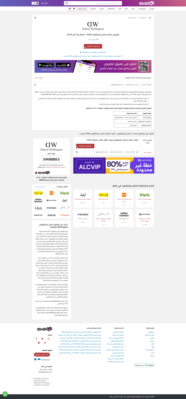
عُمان (152, 344)
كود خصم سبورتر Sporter (116, 361)
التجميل (101, 8)
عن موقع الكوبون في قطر (115, 344)
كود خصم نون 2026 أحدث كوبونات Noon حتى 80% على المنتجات (80, 338)
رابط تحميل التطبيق (42, 354)
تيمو (124, 205)
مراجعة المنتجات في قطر (116, 359)
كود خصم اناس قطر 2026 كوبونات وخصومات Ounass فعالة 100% (80, 350)
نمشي (124, 222)
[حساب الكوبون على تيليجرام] (38, 342)
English (45, 3)
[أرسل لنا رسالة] (5, 394)
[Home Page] (146, 3)
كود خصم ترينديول (118, 353)
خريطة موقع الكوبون (117, 341)
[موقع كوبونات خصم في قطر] (150, 18)
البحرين (152, 341)
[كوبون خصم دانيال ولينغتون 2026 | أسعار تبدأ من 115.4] (51, 156)
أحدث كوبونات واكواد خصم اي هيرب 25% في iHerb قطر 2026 (81, 332)
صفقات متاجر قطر (118, 335)
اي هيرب (144, 202)
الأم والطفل (111, 8)
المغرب (152, 356)
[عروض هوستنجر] (113, 165)
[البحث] (66, 3)
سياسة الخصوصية (118, 347)
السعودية (151, 332)
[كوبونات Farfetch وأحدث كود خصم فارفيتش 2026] (38, 215)
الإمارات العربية (149, 335)
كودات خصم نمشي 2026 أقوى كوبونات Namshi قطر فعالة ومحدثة (79, 347)
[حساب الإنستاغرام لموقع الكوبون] (48, 339)
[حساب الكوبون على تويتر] (42, 339)
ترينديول (83, 222)
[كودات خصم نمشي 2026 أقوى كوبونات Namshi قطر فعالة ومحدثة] (124, 214)
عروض (133, 8)
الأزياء (119, 8)
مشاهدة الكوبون (93, 46)
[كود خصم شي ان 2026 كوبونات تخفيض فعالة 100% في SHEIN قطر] (51, 215)
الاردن (152, 353)
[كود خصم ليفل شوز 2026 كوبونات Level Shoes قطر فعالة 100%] (83, 194)
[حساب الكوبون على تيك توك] (45, 342)
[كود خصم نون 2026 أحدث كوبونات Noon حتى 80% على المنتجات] (103, 194)
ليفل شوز (82, 202)
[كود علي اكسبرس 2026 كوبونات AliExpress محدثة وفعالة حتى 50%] (64, 215)
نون (103, 202)
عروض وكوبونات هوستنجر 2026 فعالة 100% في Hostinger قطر (80, 344)
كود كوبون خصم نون (117, 356)
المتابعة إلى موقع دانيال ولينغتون (93, 52)
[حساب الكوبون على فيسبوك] (36, 339)
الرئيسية (151, 8)
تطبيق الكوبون (81, 8)
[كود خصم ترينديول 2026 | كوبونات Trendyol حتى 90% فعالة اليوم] (83, 214)
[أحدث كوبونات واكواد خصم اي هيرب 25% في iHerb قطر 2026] (144, 194)
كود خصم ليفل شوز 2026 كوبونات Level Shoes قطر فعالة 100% (80, 341)
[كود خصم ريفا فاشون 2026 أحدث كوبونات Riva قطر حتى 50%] (38, 207)
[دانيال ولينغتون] (93, 26)
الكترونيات (93, 8)
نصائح (126, 8)
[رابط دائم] (137, 152)
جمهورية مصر (150, 350)
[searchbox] (95, 3)
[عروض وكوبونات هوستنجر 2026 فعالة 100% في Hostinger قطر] (144, 214)
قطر (153, 347)
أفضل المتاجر (62, 186)
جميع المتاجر (142, 8)
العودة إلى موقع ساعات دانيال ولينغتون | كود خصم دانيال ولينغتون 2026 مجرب (92, 56)
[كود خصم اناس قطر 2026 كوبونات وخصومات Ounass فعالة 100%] (103, 214)
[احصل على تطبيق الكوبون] (93, 66)
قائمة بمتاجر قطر (118, 332)
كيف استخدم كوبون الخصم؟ (115, 350)
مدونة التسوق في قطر (116, 338)
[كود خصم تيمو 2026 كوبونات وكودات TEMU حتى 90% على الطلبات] (124, 194)
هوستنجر (144, 224)
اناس (103, 224)
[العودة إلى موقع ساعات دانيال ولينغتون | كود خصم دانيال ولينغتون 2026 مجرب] (35, 17)
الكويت (152, 338)
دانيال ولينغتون (132, 18)
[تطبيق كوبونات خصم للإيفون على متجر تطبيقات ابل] (70, 9)
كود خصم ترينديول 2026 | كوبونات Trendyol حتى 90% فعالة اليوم (80, 353)
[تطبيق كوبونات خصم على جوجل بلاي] (74, 9)
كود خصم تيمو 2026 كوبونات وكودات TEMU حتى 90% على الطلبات (79, 335)
